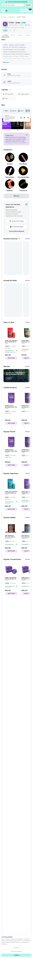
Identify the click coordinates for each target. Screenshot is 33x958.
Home (4, 17)
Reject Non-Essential (16, 951)
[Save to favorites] (10, 31)
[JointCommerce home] (6, 10)
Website (22, 27)
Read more (6, 62)
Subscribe (28, 5)
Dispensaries (11, 17)
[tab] (5, 35)
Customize (16, 947)
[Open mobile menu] (3, 10)
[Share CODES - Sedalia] (14, 31)
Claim (5, 30)
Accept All (16, 955)
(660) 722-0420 (15, 27)
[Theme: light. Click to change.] (26, 10)
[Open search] (22, 10)
